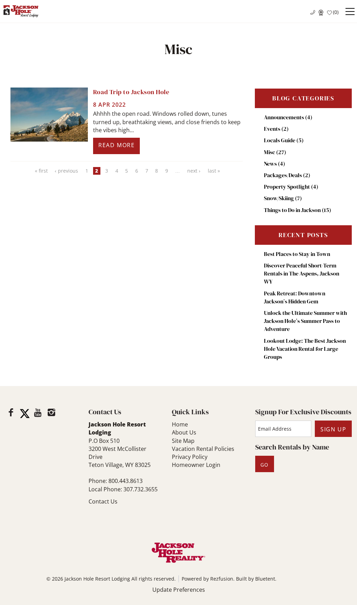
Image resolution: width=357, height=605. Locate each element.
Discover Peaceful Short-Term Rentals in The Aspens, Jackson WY (301, 273)
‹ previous (66, 170)
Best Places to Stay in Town (297, 254)
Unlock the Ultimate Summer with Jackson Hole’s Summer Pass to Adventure (305, 321)
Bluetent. (265, 578)
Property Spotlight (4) (291, 186)
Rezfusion (221, 578)
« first (41, 170)
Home (180, 424)
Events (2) (276, 129)
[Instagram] (51, 412)
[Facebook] (11, 412)
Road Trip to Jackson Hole (131, 92)
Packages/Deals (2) (287, 175)
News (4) (274, 163)
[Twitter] (24, 413)
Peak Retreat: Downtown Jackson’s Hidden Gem (294, 297)
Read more (116, 145)
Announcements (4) (288, 117)
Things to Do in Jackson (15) (297, 210)
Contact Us (103, 501)
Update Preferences (178, 589)
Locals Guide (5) (284, 140)
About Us (184, 432)
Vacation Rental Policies (203, 449)
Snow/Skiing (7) (283, 198)
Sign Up (333, 429)
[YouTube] (38, 412)
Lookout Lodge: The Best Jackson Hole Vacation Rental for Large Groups (305, 349)
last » (214, 170)
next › (193, 170)
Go (264, 464)
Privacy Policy (189, 457)
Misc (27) (275, 152)
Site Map (183, 441)
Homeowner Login (196, 465)
